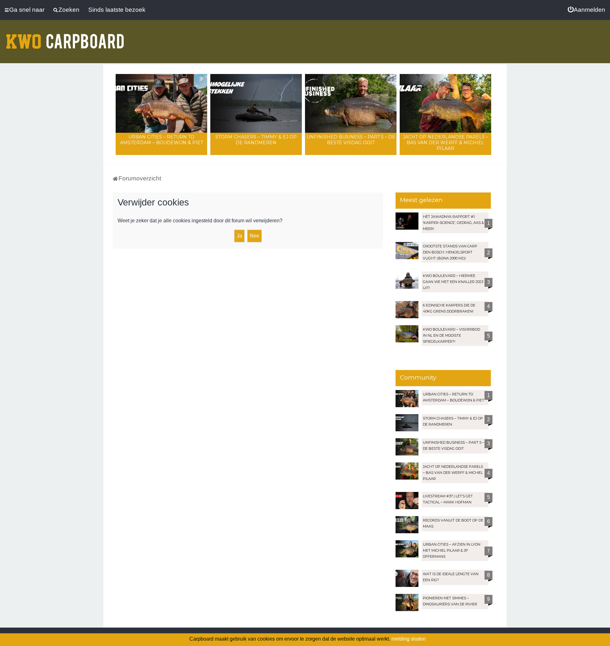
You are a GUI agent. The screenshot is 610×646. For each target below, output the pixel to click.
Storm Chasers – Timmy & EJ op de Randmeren (256, 139)
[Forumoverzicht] (65, 37)
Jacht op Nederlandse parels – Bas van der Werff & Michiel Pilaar (445, 142)
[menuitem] (586, 9)
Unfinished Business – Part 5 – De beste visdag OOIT (351, 139)
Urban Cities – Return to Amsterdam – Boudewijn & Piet (161, 139)
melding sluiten (408, 639)
